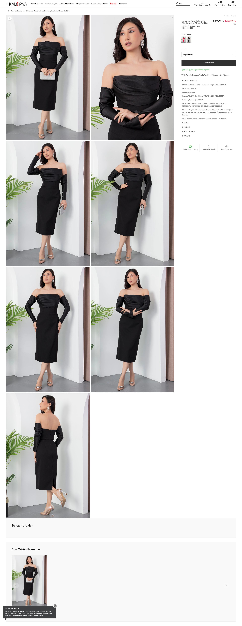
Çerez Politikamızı (19, 615)
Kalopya (16, 611)
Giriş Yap (198, 5)
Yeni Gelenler (16, 11)
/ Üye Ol (207, 5)
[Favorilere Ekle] (171, 17)
